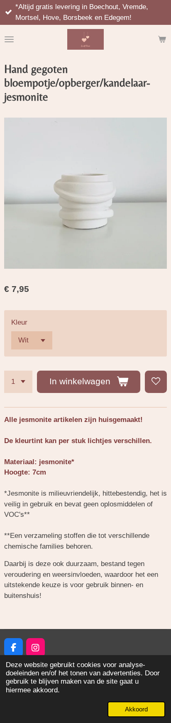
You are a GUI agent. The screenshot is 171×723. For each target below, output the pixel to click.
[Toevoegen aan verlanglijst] (156, 382)
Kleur (19, 322)
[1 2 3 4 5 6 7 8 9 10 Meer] (18, 382)
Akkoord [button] (136, 709)
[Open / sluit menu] (9, 39)
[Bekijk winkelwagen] (162, 39)
